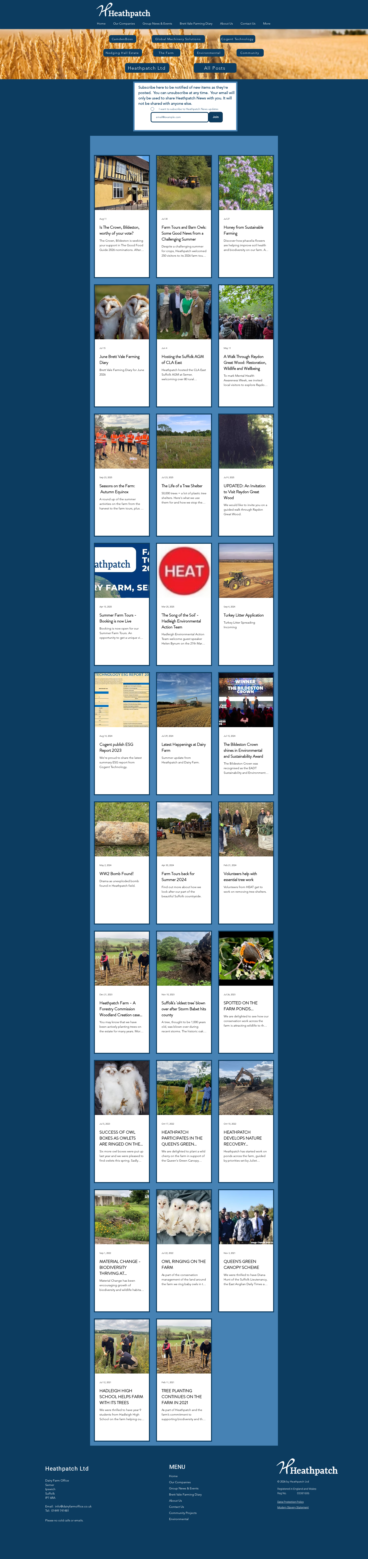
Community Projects (183, 1513)
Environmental (179, 1519)
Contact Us (176, 1507)
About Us (175, 1500)
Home (173, 1476)
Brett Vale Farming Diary (185, 1494)
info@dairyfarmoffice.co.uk (73, 1506)
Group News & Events (184, 1488)
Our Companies (180, 1482)
